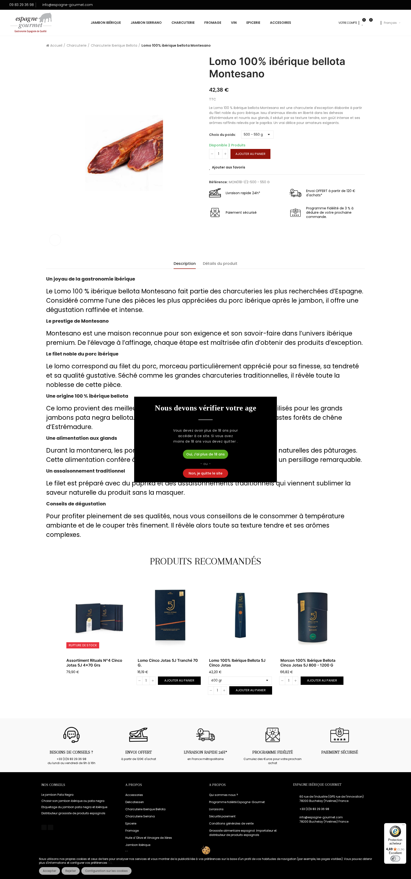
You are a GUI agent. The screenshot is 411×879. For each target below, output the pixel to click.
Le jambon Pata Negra (57, 795)
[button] (53, 639)
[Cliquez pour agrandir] (55, 240)
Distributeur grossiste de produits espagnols (73, 813)
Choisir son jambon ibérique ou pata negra (72, 801)
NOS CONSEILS (53, 785)
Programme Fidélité (272, 752)
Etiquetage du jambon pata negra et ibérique (74, 807)
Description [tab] (185, 263)
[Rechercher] (376, 23)
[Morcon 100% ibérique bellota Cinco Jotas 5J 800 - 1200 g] (312, 616)
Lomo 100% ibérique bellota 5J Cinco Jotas (237, 662)
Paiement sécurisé (339, 752)
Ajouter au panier (250, 154)
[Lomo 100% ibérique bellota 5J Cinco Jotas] (241, 616)
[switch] (395, 858)
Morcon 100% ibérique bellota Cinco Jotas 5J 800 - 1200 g (307, 662)
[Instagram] (50, 827)
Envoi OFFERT (138, 752)
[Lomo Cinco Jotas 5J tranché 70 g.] (170, 616)
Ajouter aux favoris (228, 167)
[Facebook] (44, 827)
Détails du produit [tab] (220, 263)
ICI (110, 863)
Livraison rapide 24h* (205, 752)
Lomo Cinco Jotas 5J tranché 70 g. (168, 662)
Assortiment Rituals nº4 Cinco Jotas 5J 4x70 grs (94, 662)
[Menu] (403, 826)
